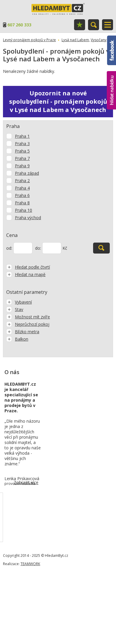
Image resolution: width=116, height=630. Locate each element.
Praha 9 (22, 166)
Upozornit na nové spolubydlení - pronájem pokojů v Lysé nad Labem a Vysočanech (58, 101)
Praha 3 (22, 143)
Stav (19, 309)
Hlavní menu (107, 24)
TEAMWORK (30, 563)
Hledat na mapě (30, 274)
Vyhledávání (93, 24)
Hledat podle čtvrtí (32, 267)
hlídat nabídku (111, 79)
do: (38, 248)
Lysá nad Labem (75, 39)
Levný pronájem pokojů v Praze (29, 39)
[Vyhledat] (101, 248)
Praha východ (28, 217)
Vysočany (98, 39)
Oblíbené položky (79, 24)
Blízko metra (27, 331)
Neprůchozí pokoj (32, 324)
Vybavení (23, 302)
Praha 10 (23, 210)
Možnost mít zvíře (32, 317)
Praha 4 (22, 188)
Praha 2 (22, 180)
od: (9, 248)
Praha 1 (22, 136)
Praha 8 (22, 203)
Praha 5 (22, 151)
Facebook (111, 38)
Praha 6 (22, 195)
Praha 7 (22, 158)
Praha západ (27, 173)
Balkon (21, 339)
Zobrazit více (26, 482)
